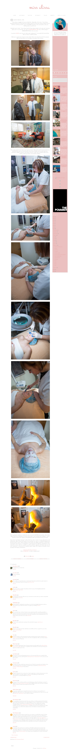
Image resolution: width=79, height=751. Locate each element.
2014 (53, 271)
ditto (64, 111)
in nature (56, 251)
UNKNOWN (15, 602)
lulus (55, 265)
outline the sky (57, 257)
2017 (53, 227)
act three (56, 249)
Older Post (46, 737)
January (54, 267)
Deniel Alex (15, 680)
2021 (53, 220)
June (54, 238)
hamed (14, 726)
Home (14, 15)
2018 (53, 225)
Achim (14, 610)
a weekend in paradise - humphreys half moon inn (64, 139)
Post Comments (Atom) (19, 739)
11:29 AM (14, 668)
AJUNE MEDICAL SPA (33, 29)
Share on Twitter (43, 558)
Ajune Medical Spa (63, 103)
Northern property (22, 731)
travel (45, 15)
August (54, 235)
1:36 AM (14, 583)
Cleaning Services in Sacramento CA (34, 656)
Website (52, 15)
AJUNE (17, 33)
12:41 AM (14, 650)
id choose (56, 259)
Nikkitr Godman (16, 689)
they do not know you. (58, 246)
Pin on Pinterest (30, 558)
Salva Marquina (16, 699)
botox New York (31, 582)
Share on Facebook (17, 558)
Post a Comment (15, 735)
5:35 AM (14, 599)
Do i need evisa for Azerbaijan (26, 704)
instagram (21, 15)
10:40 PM (14, 631)
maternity (37, 15)
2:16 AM (14, 677)
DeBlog (44, 748)
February (55, 245)
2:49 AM (14, 591)
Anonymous (15, 662)
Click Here (21, 597)
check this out (40, 622)
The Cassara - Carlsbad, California (63, 157)
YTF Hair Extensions (64, 95)
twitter (30, 15)
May (54, 240)
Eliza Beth (15, 595)
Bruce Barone (15, 566)
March (54, 243)
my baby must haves (63, 86)
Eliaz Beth (15, 620)
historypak (15, 579)
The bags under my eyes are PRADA (64, 148)
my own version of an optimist (60, 254)
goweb (30, 675)
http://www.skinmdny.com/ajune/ (29, 549)
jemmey (14, 671)
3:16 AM (14, 640)
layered (56, 248)
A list (55, 262)
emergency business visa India (23, 683)
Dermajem (29, 615)
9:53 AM (14, 575)
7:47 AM (14, 659)
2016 (53, 228)
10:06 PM (14, 722)
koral (55, 260)
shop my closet (62, 15)
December (55, 230)
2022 (53, 218)
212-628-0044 (26, 551)
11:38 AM (14, 569)
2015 (53, 269)
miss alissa (39, 7)
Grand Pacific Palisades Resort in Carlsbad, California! (63, 121)
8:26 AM (14, 732)
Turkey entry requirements (18, 693)
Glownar (38, 605)
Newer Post (13, 737)
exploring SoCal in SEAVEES (64, 166)
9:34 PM (14, 709)
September (55, 233)
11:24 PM (14, 623)
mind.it (14, 587)
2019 (53, 223)
